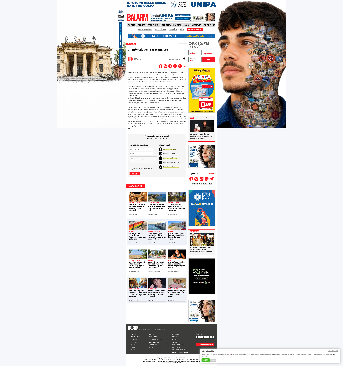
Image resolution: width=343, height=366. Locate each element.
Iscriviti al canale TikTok (170, 158)
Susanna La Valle (173, 214)
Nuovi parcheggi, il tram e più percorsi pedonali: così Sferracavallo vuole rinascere (176, 236)
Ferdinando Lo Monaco (155, 271)
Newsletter (176, 347)
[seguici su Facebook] (197, 337)
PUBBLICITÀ (154, 11)
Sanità (133, 350)
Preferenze (213, 360)
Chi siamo (175, 334)
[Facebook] (160, 149)
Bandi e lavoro (160, 29)
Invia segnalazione (178, 344)
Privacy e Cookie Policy (180, 352)
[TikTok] (160, 158)
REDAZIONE (162, 11)
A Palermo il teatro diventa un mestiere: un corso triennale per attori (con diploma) (201, 136)
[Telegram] (160, 167)
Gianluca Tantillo (134, 214)
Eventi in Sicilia (136, 337)
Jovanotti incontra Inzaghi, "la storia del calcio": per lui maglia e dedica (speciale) (176, 293)
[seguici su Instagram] (200, 337)
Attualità (184, 43)
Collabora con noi (178, 350)
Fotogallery (173, 29)
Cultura (133, 334)
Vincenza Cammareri (174, 271)
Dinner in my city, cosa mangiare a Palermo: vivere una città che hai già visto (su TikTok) (138, 293)
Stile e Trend (153, 337)
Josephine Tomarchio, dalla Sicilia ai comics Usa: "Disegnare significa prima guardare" (176, 265)
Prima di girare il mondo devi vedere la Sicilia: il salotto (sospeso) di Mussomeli (137, 207)
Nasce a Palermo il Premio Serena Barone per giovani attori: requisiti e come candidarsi (156, 293)
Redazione (151, 300)
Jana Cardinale (133, 243)
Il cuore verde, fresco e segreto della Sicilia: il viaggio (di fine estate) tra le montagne (176, 207)
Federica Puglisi (153, 214)
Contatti (175, 342)
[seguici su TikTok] (203, 337)
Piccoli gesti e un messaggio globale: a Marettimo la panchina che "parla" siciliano (137, 236)
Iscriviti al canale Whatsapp (171, 162)
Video (182, 29)
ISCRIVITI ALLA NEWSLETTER (202, 184)
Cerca (208, 59)
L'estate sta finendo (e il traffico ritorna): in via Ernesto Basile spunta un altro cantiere (156, 265)
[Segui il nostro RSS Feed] (212, 337)
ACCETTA (205, 360)
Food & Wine (135, 342)
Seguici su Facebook (169, 149)
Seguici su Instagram (169, 153)
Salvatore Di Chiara (134, 271)
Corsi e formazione (145, 29)
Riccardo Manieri (173, 243)
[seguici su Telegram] (209, 337)
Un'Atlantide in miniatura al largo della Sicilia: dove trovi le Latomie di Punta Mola (156, 207)
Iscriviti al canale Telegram (171, 167)
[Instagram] (160, 153)
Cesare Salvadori (134, 300)
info (230, 354)
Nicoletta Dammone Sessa (155, 243)
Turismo (134, 339)
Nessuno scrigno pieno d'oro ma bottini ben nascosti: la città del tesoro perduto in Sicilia (157, 236)
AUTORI (169, 11)
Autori (174, 339)
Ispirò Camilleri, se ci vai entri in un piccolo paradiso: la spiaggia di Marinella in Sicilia (137, 265)
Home (180, 43)
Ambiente (152, 334)
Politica (133, 347)
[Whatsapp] (160, 162)
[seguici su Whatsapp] (206, 337)
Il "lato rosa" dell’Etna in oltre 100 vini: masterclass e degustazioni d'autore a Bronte (201, 249)
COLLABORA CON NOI (191, 11)
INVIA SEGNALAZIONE (178, 11)
